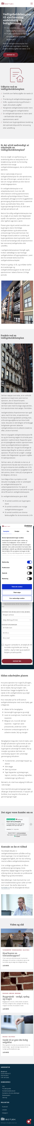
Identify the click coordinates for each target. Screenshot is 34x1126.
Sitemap (4, 1097)
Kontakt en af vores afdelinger (10, 1093)
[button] (17, 661)
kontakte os (5, 887)
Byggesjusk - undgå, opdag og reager (16, 997)
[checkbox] (17, 648)
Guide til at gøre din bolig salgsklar (15, 1041)
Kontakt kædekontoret (8, 1091)
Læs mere (6, 965)
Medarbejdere (6, 1095)
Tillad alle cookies (17, 586)
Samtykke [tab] (6, 531)
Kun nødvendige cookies (17, 598)
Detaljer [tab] (17, 531)
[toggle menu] (32, 3)
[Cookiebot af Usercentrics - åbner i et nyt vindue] (24, 526)
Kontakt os (11, 55)
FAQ (3, 1086)
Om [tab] (28, 531)
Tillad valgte (17, 592)
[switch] (29, 567)
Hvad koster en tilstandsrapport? (11, 954)
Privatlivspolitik (6, 1088)
